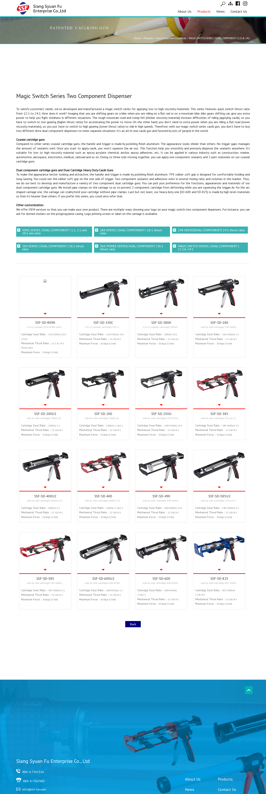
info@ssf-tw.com (34, 789)
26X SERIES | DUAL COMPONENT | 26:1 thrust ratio (53, 247)
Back (133, 624)
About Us (184, 11)
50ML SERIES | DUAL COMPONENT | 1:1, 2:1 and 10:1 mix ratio (54, 231)
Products (204, 11)
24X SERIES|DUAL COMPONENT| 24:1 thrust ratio (211, 230)
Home (137, 38)
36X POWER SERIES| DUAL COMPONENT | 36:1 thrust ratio (131, 247)
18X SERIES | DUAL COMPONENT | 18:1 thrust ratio (131, 231)
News (220, 11)
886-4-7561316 (33, 772)
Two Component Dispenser (171, 38)
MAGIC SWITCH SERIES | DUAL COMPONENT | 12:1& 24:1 (208, 247)
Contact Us (239, 11)
